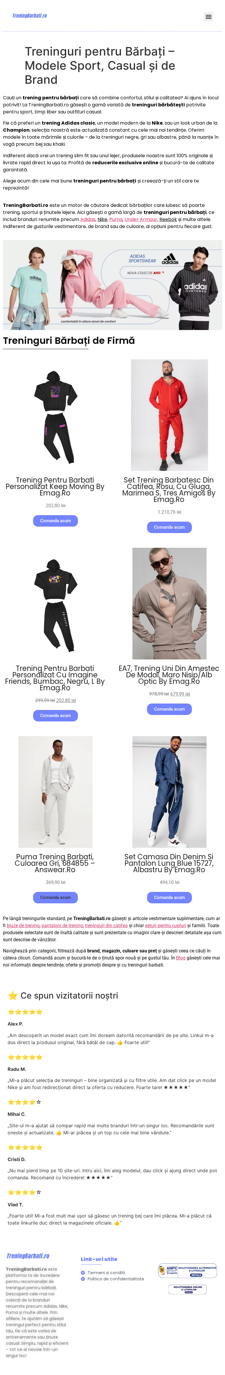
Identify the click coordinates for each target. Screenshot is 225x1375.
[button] (208, 16)
